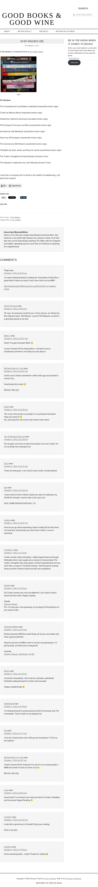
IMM (17, 390)
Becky (6, 671)
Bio (4, 186)
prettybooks (9, 704)
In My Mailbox (15, 217)
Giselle (7, 585)
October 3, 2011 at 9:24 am (15, 793)
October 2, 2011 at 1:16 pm (15, 553)
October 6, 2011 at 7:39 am (15, 850)
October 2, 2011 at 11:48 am (16, 490)
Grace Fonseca (10, 306)
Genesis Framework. (74, 879)
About (7, 31)
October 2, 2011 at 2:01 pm (15, 630)
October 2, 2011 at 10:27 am (16, 339)
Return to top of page (49, 883)
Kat (5, 731)
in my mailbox (15, 220)
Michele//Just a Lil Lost (13, 368)
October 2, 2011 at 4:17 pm (15, 733)
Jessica (7, 520)
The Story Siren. (36, 52)
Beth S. (7, 336)
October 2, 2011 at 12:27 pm (16, 523)
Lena (6, 790)
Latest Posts (15, 186)
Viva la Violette (50, 879)
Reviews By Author (65, 31)
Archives (43, 31)
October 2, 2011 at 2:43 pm (15, 707)
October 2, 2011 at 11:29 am (16, 439)
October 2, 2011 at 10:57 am (16, 371)
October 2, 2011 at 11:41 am (16, 466)
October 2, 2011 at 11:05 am (16, 410)
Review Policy (25, 31)
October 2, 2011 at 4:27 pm (15, 760)
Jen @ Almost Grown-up (14, 437)
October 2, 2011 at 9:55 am (15, 309)
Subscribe (74, 62)
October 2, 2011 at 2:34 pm (15, 674)
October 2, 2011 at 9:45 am (15, 273)
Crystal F (8, 817)
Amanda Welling (11, 627)
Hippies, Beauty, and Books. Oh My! (19, 654)
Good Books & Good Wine (32, 19)
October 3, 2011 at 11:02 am (16, 820)
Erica (6, 463)
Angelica (8, 847)
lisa (5, 487)
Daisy (6, 407)
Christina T (8, 550)
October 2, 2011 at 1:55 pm (15, 588)
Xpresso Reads (10, 604)
